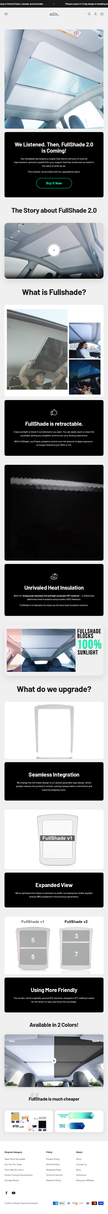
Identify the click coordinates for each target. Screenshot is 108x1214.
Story (79, 1159)
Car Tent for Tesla (13, 1164)
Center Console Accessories (18, 1175)
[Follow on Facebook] (6, 1193)
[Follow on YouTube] (13, 1193)
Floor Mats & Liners (13, 1169)
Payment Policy (53, 1180)
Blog (78, 1169)
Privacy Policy (53, 1159)
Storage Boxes (11, 1180)
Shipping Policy (53, 1169)
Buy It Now (54, 183)
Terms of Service (54, 1175)
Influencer (81, 1175)
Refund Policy (53, 1164)
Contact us (81, 1164)
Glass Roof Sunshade (14, 1159)
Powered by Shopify (29, 1203)
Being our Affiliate (85, 1180)
